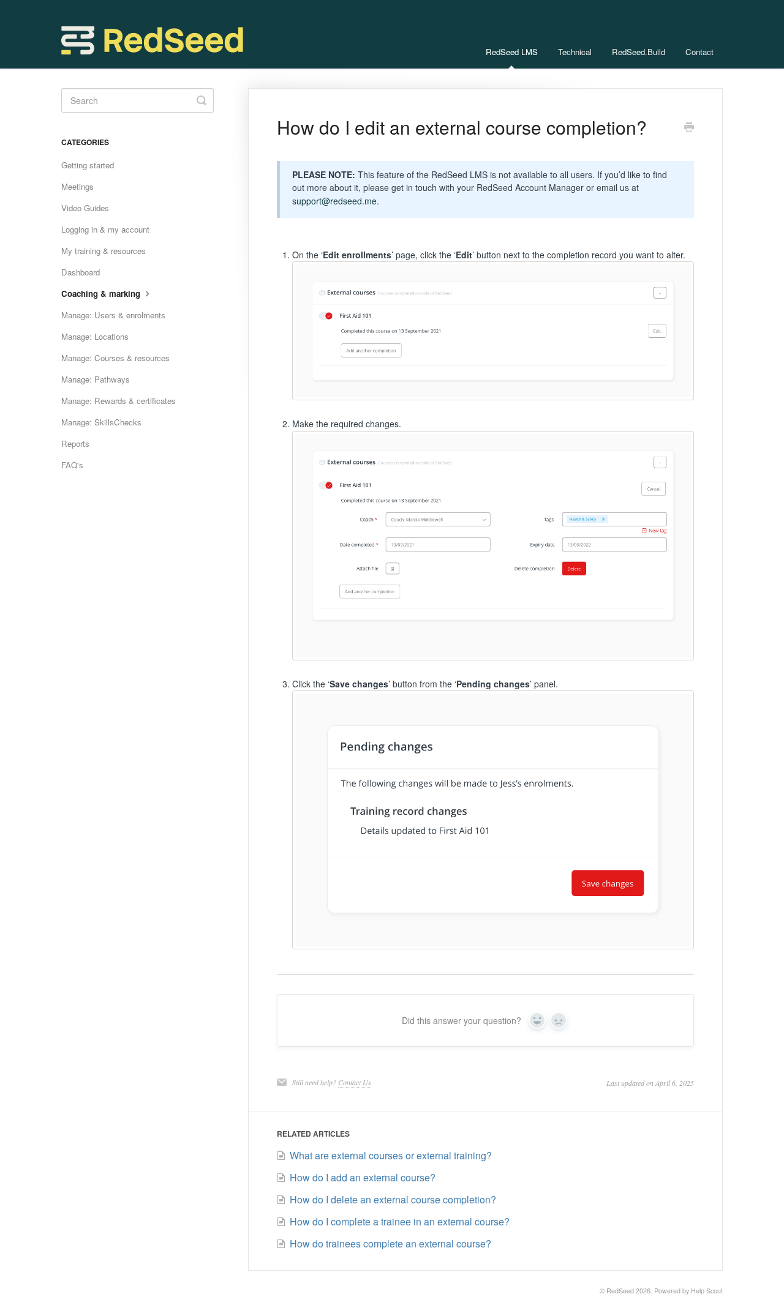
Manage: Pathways (95, 379)
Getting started (87, 165)
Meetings (77, 186)
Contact (699, 52)
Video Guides (85, 208)
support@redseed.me (334, 201)
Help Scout (707, 1290)
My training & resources (103, 250)
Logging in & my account (105, 229)
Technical (575, 52)
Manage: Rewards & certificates (118, 400)
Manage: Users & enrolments (113, 315)
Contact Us (354, 1082)
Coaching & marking (102, 293)
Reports (75, 443)
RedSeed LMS (512, 52)
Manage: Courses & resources (115, 358)
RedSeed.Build (638, 52)
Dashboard (80, 272)
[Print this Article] (689, 128)
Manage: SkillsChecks (101, 422)
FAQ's (72, 465)
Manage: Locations (95, 336)
